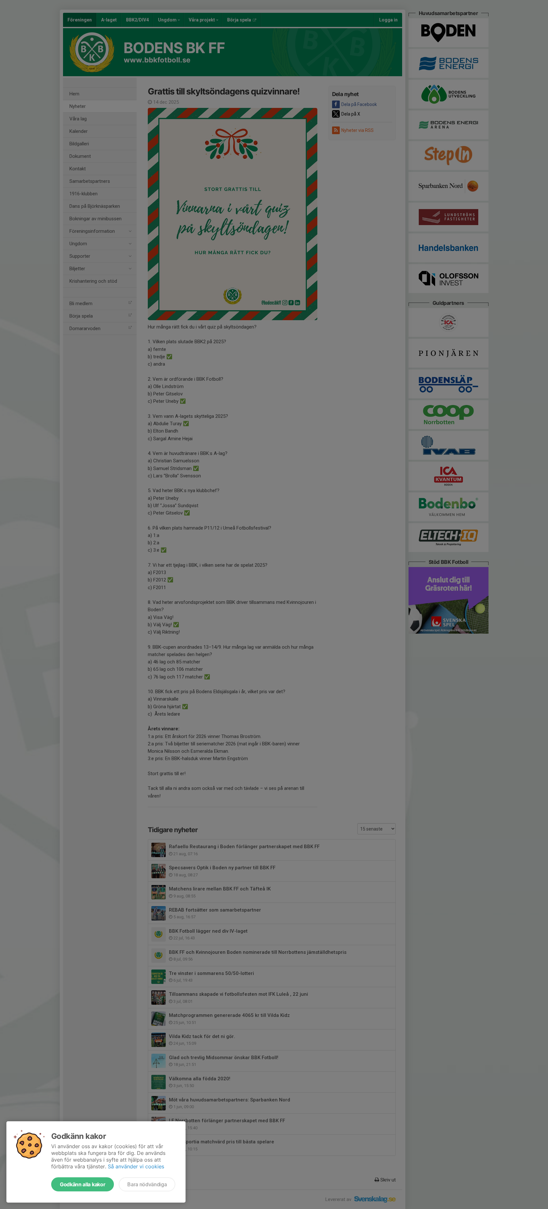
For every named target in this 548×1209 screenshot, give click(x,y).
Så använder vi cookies (136, 1166)
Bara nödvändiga (147, 1184)
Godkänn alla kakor (82, 1184)
